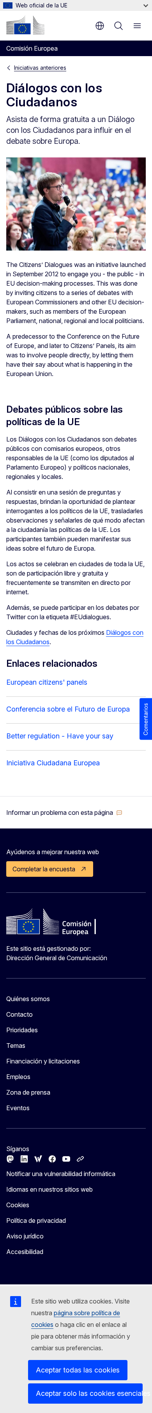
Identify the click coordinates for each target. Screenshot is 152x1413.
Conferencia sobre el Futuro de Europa (68, 709)
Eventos (18, 1108)
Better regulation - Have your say (59, 736)
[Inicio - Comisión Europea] (25, 25)
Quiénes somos (28, 999)
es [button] (99, 25)
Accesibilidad (24, 1252)
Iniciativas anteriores (40, 67)
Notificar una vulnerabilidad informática (60, 1174)
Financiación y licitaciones (43, 1061)
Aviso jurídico (25, 1236)
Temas (15, 1045)
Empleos (18, 1077)
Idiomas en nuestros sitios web (49, 1189)
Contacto (19, 1014)
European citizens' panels (46, 682)
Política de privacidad (36, 1220)
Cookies (17, 1205)
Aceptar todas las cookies (78, 1370)
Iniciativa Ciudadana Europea (53, 763)
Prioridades (22, 1030)
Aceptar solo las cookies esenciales (89, 1393)
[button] (64, 812)
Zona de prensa (28, 1092)
